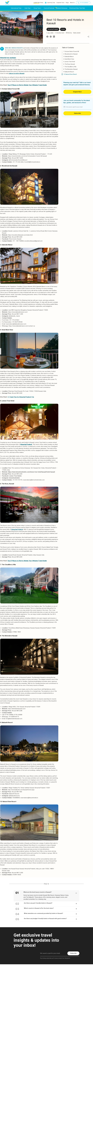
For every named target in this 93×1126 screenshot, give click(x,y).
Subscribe (77, 113)
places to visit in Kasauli (16, 73)
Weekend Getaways (61, 8)
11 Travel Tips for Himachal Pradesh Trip (20, 397)
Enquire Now (77, 92)
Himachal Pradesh (53, 29)
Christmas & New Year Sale (77, 8)
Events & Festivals (49, 8)
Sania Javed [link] (76, 33)
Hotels (63, 29)
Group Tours (37, 8)
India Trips (27, 8)
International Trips (16, 8)
